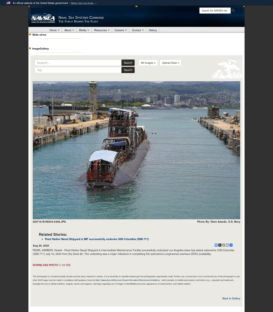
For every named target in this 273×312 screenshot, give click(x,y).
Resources (100, 30)
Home (53, 30)
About (67, 30)
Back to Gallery (231, 298)
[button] (84, 3)
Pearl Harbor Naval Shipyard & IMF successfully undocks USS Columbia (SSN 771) (97, 239)
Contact (136, 30)
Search (128, 63)
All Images (147, 63)
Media (82, 30)
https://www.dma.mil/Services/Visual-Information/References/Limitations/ (127, 280)
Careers (119, 30)
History (153, 30)
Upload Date (170, 63)
